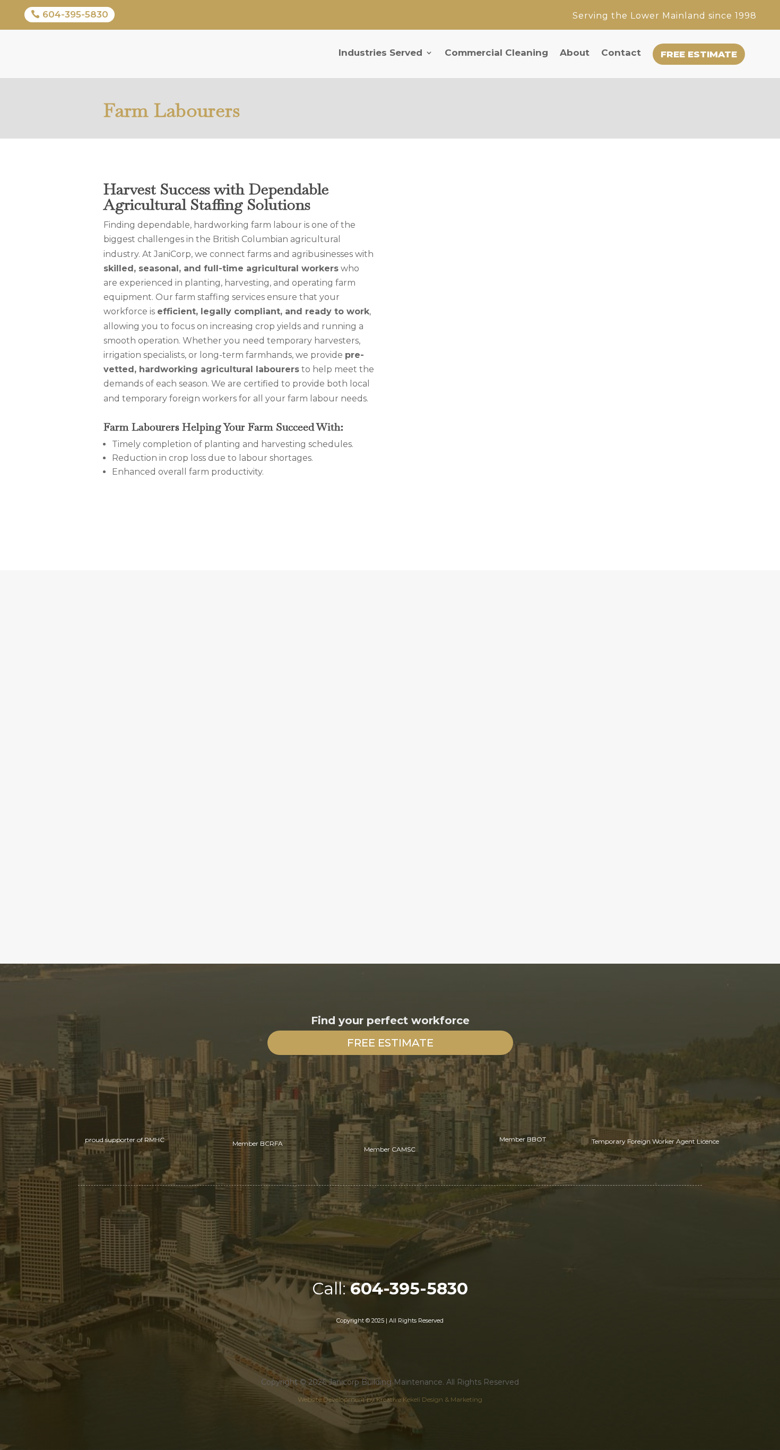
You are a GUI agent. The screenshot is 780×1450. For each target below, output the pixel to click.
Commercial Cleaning (496, 52)
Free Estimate (699, 54)
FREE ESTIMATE (390, 1042)
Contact (621, 52)
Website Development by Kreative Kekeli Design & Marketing (390, 1399)
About (575, 52)
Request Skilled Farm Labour (216, 515)
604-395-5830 (75, 14)
